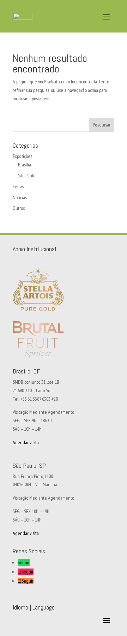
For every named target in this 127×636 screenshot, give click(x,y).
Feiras (18, 186)
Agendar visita (26, 442)
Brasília (24, 164)
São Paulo (26, 175)
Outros (19, 208)
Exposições (22, 156)
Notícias (20, 197)
